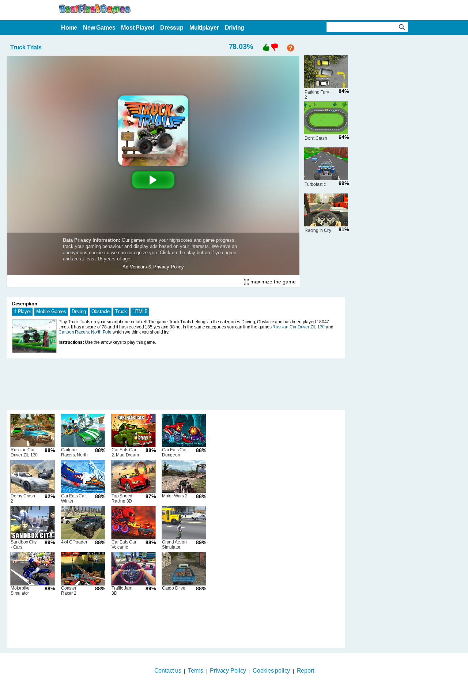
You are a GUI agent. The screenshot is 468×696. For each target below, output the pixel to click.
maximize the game (272, 282)
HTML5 (139, 311)
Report (305, 670)
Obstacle (100, 311)
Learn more (229, 691)
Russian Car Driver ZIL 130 (298, 327)
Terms (195, 670)
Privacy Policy (228, 670)
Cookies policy (271, 670)
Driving (79, 311)
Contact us (167, 670)
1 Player (22, 311)
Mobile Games (51, 311)
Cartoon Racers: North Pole (85, 332)
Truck (121, 311)
